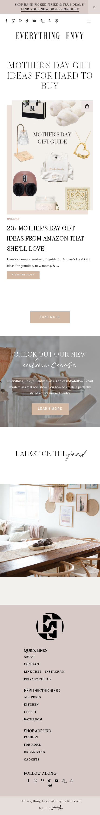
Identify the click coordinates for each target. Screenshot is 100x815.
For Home (32, 744)
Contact (32, 664)
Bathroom (33, 719)
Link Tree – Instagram (44, 671)
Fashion (31, 737)
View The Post (23, 275)
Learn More (50, 409)
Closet (30, 712)
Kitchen (31, 704)
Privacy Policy (38, 679)
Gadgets (31, 759)
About (29, 656)
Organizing (34, 752)
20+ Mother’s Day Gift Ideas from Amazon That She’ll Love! (45, 238)
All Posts (32, 697)
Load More (50, 317)
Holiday (13, 218)
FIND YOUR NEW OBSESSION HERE (50, 9)
